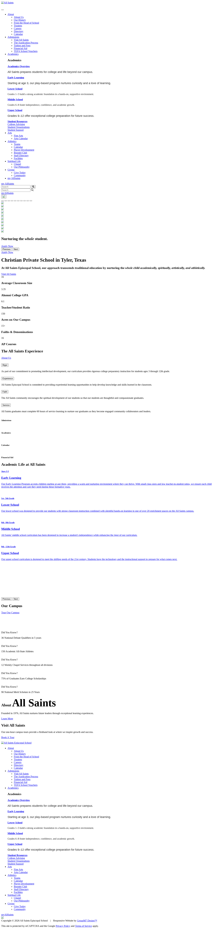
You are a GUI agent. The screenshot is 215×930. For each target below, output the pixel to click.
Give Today (20, 172)
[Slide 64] (18, 200)
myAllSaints (7, 193)
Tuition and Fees (22, 45)
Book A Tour (7, 737)
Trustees (18, 25)
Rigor (5, 365)
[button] (19, 66)
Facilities (18, 158)
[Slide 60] (15, 200)
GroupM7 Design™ (87, 920)
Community (20, 175)
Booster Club (20, 152)
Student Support (16, 130)
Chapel (17, 164)
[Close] (2, 9)
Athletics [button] (12, 141)
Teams (17, 144)
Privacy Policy (63, 926)
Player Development (24, 150)
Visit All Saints (21, 40)
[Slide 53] (9, 200)
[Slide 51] (21, 200)
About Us (19, 17)
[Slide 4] (2, 200)
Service (6, 405)
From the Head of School (26, 22)
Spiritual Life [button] (14, 161)
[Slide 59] (12, 200)
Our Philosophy (22, 167)
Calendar (18, 34)
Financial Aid (20, 48)
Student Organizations (19, 127)
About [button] (11, 14)
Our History (20, 20)
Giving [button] (11, 169)
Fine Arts (18, 135)
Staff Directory (21, 155)
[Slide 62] (5, 200)
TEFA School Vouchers (25, 51)
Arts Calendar (21, 138)
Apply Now (7, 246)
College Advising (16, 124)
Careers (17, 28)
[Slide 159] (31, 200)
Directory (18, 31)
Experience (8, 378)
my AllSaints (14, 178)
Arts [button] (10, 132)
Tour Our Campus (10, 612)
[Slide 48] (27, 200)
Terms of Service (83, 926)
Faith (5, 392)
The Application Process (26, 42)
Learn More (7, 718)
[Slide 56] (24, 200)
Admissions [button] (13, 37)
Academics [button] (13, 54)
